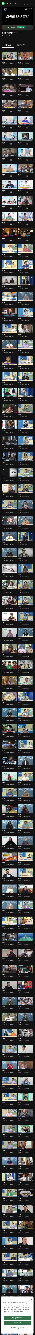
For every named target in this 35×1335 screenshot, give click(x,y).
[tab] (8, 45)
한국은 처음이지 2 (8, 32)
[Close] (31, 1299)
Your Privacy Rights (17, 1328)
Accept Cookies (17, 1318)
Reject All (17, 1323)
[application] (17, 16)
